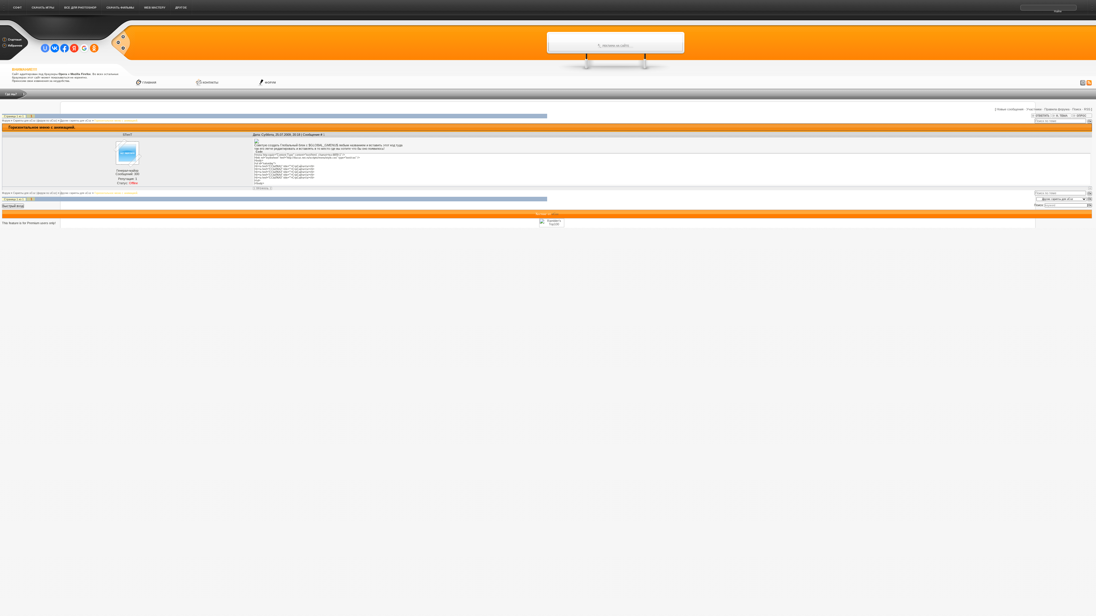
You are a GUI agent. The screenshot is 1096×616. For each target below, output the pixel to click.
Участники (1033, 109)
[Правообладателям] (1083, 83)
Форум (270, 82)
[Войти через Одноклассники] (94, 48)
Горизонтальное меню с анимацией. (116, 120)
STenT (127, 134)
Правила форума (1056, 109)
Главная (149, 82)
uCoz (555, 214)
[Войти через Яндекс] (74, 48)
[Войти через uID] (45, 48)
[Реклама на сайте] (615, 46)
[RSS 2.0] (1089, 83)
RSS (1087, 109)
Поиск (1076, 109)
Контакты (210, 82)
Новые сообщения (1010, 109)
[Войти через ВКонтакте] (55, 48)
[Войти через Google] (84, 48)
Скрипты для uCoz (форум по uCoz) (35, 120)
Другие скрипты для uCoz (75, 120)
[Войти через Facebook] (64, 48)
